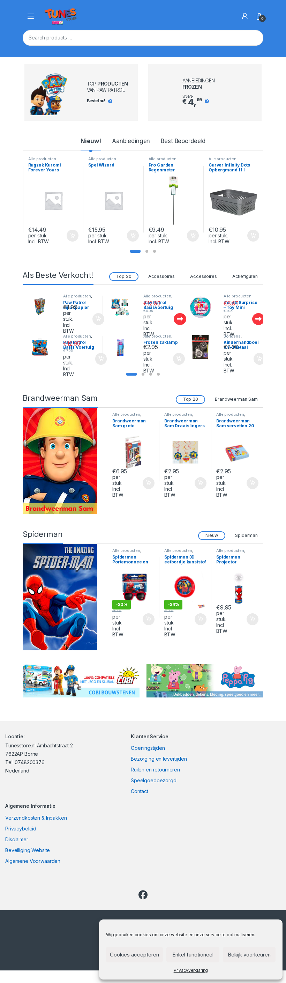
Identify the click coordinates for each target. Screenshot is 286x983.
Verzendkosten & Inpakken (36, 818)
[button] (135, 251)
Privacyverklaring (191, 970)
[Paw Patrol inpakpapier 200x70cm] (42, 307)
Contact (139, 791)
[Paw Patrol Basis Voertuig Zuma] (42, 347)
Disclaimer (16, 839)
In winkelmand (65, 236)
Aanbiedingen (131, 141)
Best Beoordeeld (183, 141)
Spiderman (246, 535)
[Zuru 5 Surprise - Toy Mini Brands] (203, 307)
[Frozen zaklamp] (122, 347)
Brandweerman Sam (236, 399)
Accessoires (161, 276)
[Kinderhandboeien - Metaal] (203, 347)
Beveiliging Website (27, 850)
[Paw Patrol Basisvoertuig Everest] (122, 307)
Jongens (232, 336)
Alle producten (42, 158)
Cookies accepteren (134, 954)
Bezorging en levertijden (159, 759)
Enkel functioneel (192, 954)
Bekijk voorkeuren (249, 954)
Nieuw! (91, 141)
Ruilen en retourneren (155, 770)
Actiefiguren (245, 276)
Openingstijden (148, 748)
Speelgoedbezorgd (153, 780)
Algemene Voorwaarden (32, 861)
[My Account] (245, 16)
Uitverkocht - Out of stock (173, 319)
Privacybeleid (20, 829)
